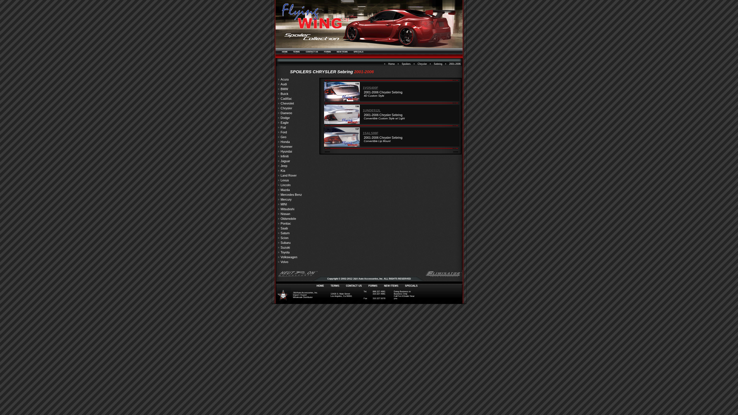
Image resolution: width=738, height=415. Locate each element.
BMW (284, 89)
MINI (284, 204)
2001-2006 (455, 63)
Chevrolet (287, 103)
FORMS (327, 52)
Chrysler (422, 63)
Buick (284, 93)
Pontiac (286, 223)
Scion (284, 238)
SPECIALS (358, 52)
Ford (284, 132)
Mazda (285, 190)
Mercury (286, 199)
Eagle (285, 122)
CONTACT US (312, 52)
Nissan (285, 214)
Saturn (285, 233)
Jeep (284, 166)
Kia (283, 170)
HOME (285, 52)
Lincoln (286, 185)
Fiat (283, 127)
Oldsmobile (288, 218)
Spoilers (406, 63)
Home (391, 63)
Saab (284, 228)
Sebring (438, 63)
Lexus (285, 180)
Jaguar (285, 161)
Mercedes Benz (291, 194)
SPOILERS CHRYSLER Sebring (321, 71)
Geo (283, 137)
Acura (285, 79)
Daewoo (286, 113)
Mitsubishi (287, 209)
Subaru (286, 242)
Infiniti (285, 156)
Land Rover (289, 175)
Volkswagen (289, 257)
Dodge (285, 118)
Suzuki (285, 247)
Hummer (286, 146)
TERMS (296, 52)
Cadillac (286, 98)
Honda (285, 142)
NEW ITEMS (342, 52)
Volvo (284, 262)
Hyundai (286, 151)
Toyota (285, 252)
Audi (284, 84)
